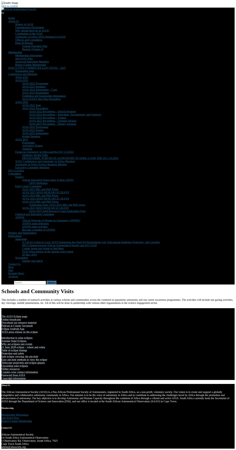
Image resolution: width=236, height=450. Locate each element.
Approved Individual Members (32, 61)
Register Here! (16, 273)
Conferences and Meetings (22, 74)
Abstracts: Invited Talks (35, 155)
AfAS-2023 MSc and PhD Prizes (40, 201)
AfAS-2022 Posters (33, 130)
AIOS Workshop (38, 183)
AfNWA (20, 217)
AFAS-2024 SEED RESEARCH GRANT (45, 198)
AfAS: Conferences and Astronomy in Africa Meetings (45, 161)
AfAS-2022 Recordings (35, 108)
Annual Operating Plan (34, 46)
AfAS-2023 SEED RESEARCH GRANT (45, 207)
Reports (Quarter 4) (32, 49)
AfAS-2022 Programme (35, 127)
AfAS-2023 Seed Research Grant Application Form (57, 211)
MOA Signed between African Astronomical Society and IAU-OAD (59, 245)
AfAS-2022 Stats (31, 105)
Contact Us (14, 264)
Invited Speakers (31, 136)
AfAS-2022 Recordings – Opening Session (52, 120)
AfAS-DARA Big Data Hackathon (41, 99)
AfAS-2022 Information (35, 133)
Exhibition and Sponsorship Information (44, 95)
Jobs (10, 270)
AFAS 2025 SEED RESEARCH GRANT (45, 192)
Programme (28, 142)
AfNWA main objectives (35, 223)
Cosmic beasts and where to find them (43, 248)
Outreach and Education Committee (34, 214)
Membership (15, 52)
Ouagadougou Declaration (29, 27)
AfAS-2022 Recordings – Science (47, 117)
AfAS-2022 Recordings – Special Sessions (52, 111)
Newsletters (21, 257)
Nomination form (24, 71)
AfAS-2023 (21, 80)
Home (11, 18)
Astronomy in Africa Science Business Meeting (41, 164)
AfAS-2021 (21, 139)
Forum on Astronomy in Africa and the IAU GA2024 (44, 151)
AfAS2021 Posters (32, 145)
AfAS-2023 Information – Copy (39, 89)
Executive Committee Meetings (32, 167)
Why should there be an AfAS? (32, 30)
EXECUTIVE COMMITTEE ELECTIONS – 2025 (37, 67)
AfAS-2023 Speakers (34, 86)
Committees (14, 173)
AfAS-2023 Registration (35, 92)
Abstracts (27, 148)
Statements (21, 239)
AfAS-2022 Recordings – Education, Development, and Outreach (65, 114)
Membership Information (28, 55)
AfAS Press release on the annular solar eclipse (47, 251)
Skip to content (9, 5)
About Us (13, 21)
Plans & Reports (24, 43)
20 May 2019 (29, 254)
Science (19, 176)
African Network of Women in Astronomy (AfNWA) (51, 220)
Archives (13, 276)
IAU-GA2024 (16, 170)
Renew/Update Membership (30, 64)
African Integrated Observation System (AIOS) (48, 179)
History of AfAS (24, 24)
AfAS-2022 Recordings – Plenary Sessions (52, 123)
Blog (11, 267)
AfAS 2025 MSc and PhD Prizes (40, 189)
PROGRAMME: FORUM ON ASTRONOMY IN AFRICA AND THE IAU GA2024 (70, 158)
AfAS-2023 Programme (35, 83)
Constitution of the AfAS (29, 33)
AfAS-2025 (21, 77)
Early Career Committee (28, 186)
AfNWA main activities (35, 226)
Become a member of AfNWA (38, 229)
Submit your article (32, 260)
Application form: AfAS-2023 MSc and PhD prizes (57, 204)
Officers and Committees (28, 39)
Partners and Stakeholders (22, 232)
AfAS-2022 (21, 102)
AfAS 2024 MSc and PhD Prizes (40, 195)
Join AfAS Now (24, 58)
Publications (15, 236)
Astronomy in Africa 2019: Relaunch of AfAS (40, 36)
